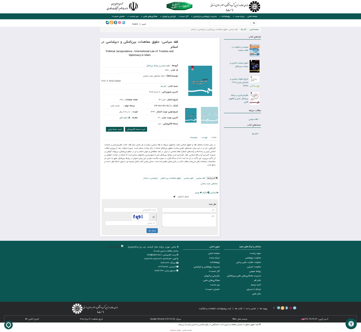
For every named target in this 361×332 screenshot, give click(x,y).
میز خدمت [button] (133, 16)
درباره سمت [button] (239, 16)
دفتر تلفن (256, 294)
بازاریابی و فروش (212, 276)
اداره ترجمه (256, 285)
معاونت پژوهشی (253, 257)
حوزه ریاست (255, 253)
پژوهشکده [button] (225, 16)
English (135, 24)
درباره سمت (214, 257)
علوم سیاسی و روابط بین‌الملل (158, 65)
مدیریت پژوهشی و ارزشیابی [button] (205, 16)
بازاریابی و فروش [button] (169, 16)
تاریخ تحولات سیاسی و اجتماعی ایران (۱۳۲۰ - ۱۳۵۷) (239, 82)
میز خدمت (215, 285)
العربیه (144, 24)
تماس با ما (251, 308)
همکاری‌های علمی (211, 280)
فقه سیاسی (200, 178)
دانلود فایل (123, 117)
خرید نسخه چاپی (115, 129)
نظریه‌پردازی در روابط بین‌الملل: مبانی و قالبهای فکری (238, 98)
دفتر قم (257, 280)
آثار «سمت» (183, 16)
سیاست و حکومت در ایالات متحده (240, 48)
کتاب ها (238, 308)
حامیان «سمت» (118, 16)
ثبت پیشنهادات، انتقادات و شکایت (215, 308)
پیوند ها (263, 308)
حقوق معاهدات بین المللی (171, 178)
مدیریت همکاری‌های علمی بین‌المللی (244, 276)
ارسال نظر (152, 230)
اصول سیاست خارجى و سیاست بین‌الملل (239, 64)
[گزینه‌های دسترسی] (351, 323)
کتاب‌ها (243, 29)
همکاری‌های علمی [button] (150, 16)
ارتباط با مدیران (253, 289)
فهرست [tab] (204, 137)
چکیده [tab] (213, 137)
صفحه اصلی (252, 16)
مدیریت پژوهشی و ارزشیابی (207, 267)
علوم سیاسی (188, 178)
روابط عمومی (255, 271)
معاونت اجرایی (254, 267)
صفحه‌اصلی (254, 29)
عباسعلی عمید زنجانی (209, 183)
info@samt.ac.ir (154, 254)
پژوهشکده (215, 262)
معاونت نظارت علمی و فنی (248, 262)
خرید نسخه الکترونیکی (136, 129)
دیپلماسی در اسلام (151, 178)
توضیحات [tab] (193, 137)
